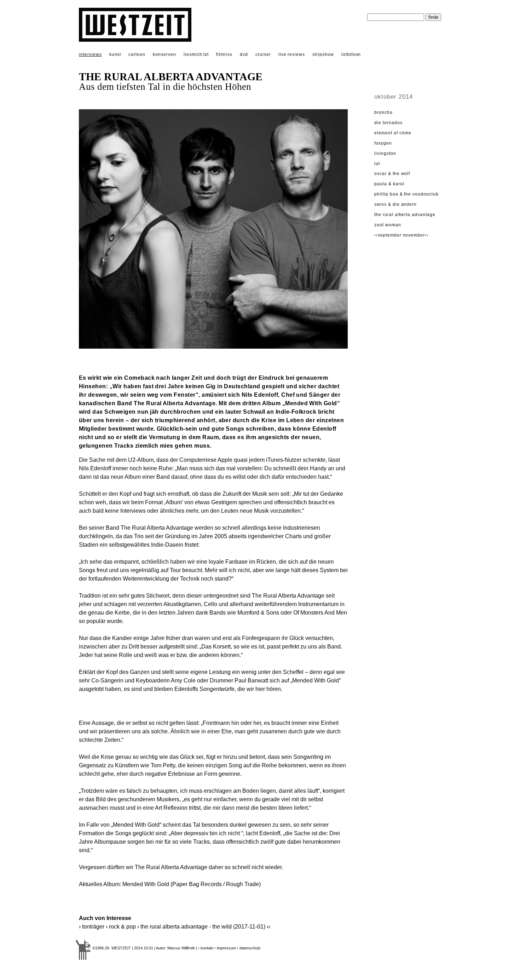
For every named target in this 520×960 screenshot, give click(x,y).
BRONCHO (383, 112)
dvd (244, 54)
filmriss (224, 54)
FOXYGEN (383, 143)
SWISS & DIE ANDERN (395, 204)
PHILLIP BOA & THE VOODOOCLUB (406, 194)
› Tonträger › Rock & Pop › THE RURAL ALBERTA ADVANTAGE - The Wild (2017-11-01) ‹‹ (174, 927)
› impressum (225, 948)
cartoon (136, 54)
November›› (416, 235)
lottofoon (351, 54)
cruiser (263, 54)
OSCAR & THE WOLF (392, 173)
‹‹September (388, 235)
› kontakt (205, 948)
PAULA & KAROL (389, 184)
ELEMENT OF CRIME (392, 133)
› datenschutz (249, 948)
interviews (90, 54)
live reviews (291, 54)
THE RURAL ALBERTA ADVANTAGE (404, 215)
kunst (115, 54)
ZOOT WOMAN (387, 225)
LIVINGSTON (385, 153)
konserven (164, 54)
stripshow (323, 54)
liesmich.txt (196, 54)
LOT (377, 164)
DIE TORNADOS (388, 123)
